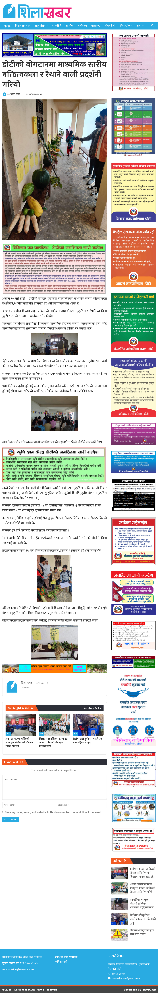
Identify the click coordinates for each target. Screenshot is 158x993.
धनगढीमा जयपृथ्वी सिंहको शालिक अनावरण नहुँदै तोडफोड (142, 903)
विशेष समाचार (22, 25)
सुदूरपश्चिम (40, 25)
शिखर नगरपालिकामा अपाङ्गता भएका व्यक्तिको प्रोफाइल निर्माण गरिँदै (142, 888)
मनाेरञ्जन (82, 25)
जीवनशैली (109, 25)
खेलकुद (95, 25)
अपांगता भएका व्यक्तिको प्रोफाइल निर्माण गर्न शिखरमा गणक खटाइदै (142, 873)
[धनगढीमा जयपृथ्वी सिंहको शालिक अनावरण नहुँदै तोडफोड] (119, 904)
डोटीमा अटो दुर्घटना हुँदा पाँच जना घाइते (142, 932)
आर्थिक (69, 25)
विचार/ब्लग (126, 25)
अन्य (139, 25)
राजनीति (56, 25)
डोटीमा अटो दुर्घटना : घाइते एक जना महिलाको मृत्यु (143, 919)
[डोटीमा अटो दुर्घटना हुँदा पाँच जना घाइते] (119, 935)
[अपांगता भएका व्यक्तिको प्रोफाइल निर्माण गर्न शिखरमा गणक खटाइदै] (21, 725)
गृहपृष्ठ (7, 25)
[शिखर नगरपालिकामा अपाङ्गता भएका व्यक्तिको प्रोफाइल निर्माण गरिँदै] (54, 725)
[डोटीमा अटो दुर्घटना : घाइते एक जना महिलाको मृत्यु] (88, 725)
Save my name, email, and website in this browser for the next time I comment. (53, 812)
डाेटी (8, 733)
